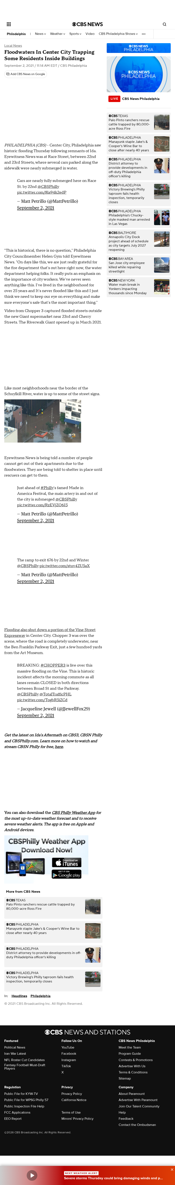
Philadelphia (16, 34)
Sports (74, 34)
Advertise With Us (132, 1066)
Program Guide (130, 1053)
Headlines (19, 996)
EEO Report (13, 1118)
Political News (14, 1047)
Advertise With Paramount (138, 1100)
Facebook (68, 1053)
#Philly (47, 487)
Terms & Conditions (133, 1072)
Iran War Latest (15, 1053)
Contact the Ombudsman (137, 1125)
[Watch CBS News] (32, 1175)
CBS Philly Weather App (73, 812)
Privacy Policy (71, 1094)
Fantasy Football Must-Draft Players (24, 1066)
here (59, 746)
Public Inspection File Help (24, 1106)
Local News (13, 45)
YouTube (67, 1047)
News (39, 34)
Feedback (126, 1118)
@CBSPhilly (48, 186)
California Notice (73, 1100)
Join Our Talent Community (139, 1106)
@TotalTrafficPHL (55, 694)
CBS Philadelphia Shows (117, 34)
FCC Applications (17, 1112)
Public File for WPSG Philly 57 (26, 1100)
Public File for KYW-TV (21, 1094)
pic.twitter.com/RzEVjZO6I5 (42, 505)
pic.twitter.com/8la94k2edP (41, 192)
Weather (56, 34)
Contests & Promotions (136, 1060)
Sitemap (125, 1078)
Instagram (68, 1060)
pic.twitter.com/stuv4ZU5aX (64, 565)
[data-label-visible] (171, 1169)
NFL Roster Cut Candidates (24, 1060)
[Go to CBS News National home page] (87, 24)
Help (122, 1112)
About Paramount (132, 1094)
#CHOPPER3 (53, 665)
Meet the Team (130, 1047)
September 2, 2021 (35, 207)
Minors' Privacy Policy (77, 1118)
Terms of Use (71, 1112)
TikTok (66, 1066)
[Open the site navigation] (34, 24)
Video (90, 34)
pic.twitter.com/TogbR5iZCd (42, 700)
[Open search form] (164, 24)
